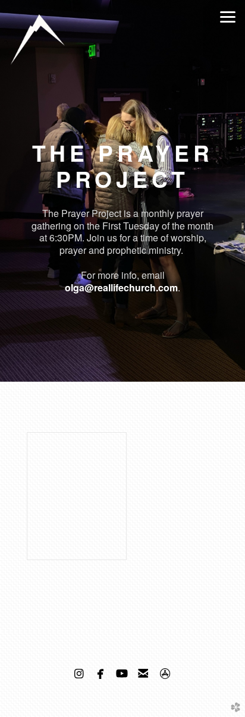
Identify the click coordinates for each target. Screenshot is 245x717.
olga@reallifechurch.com (121, 287)
